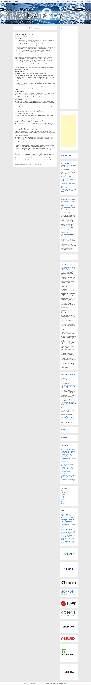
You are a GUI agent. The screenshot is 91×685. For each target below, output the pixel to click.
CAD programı (63, 527)
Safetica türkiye (64, 541)
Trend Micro (63, 503)
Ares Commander (64, 492)
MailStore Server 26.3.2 (65, 201)
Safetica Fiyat (71, 539)
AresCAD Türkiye (70, 519)
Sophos (62, 501)
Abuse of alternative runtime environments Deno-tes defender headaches (68, 410)
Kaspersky (63, 499)
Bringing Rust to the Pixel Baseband (68, 288)
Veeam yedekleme (73, 542)
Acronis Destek (68, 513)
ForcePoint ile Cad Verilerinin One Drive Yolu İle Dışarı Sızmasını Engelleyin (68, 468)
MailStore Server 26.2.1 (65, 227)
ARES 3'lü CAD (68, 515)
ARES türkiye (66, 526)
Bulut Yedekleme (31, 163)
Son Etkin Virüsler (67, 257)
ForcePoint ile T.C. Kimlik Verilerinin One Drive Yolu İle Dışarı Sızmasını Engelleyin (68, 460)
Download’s (74, 1)
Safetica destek (64, 539)
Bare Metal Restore (24, 163)
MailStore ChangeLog (68, 199)
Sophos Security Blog (68, 374)
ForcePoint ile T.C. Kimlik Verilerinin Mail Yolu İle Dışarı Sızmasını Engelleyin (68, 476)
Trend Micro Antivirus (68, 542)
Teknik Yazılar (66, 1)
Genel (17, 163)
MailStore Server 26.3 (65, 212)
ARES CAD (71, 517)
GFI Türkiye (66, 532)
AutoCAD (71, 526)
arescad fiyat (63, 519)
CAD (74, 526)
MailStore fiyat (67, 535)
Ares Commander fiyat (67, 523)
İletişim (88, 1)
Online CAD (72, 538)
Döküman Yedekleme (46, 163)
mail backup (70, 533)
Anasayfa (59, 1)
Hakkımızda (81, 1)
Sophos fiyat (73, 541)
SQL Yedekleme (22, 164)
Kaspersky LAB (66, 155)
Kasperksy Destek (71, 532)
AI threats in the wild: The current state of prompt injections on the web (68, 268)
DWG (68, 529)
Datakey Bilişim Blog (9, 2)
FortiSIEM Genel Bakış (65, 471)
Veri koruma (63, 543)
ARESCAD (64, 517)
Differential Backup (38, 163)
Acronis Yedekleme (65, 514)
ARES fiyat (71, 524)
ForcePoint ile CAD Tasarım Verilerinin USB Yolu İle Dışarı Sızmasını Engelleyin (67, 455)
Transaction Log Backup (29, 164)
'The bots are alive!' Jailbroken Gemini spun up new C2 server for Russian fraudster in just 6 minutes (68, 178)
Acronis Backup (18, 69)
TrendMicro (65, 163)
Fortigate (63, 496)
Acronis (62, 490)
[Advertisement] (68, 131)
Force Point (65, 430)
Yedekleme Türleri (38, 164)
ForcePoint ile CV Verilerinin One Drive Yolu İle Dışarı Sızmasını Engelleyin (68, 464)
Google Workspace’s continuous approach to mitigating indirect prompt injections (67, 331)
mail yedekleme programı (65, 538)
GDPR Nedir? (63, 473)
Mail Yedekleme (70, 537)
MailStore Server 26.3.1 (65, 207)
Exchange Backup (69, 531)
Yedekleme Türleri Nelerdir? (24, 34)
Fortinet (64, 438)
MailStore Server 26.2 (65, 234)
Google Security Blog (68, 265)
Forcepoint (63, 494)
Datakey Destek (25, 36)
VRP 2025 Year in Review (66, 349)
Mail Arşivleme (64, 533)
